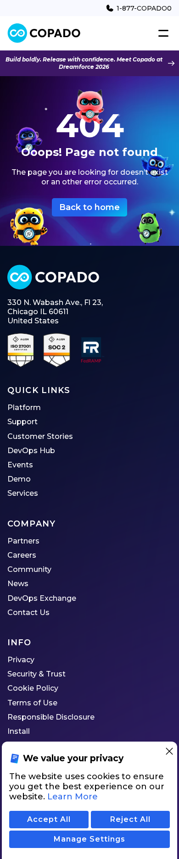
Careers (21, 555)
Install (18, 731)
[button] (161, 33)
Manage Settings (89, 839)
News (17, 583)
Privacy (20, 659)
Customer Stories (40, 436)
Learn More (72, 797)
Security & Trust (36, 674)
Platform (24, 407)
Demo (19, 479)
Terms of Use (32, 702)
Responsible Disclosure (51, 717)
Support (22, 421)
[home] (44, 33)
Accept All (49, 819)
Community (29, 569)
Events (20, 464)
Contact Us (28, 612)
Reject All (130, 819)
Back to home (89, 207)
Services (22, 493)
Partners (23, 541)
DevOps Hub (31, 450)
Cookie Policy (32, 688)
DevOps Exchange (41, 598)
